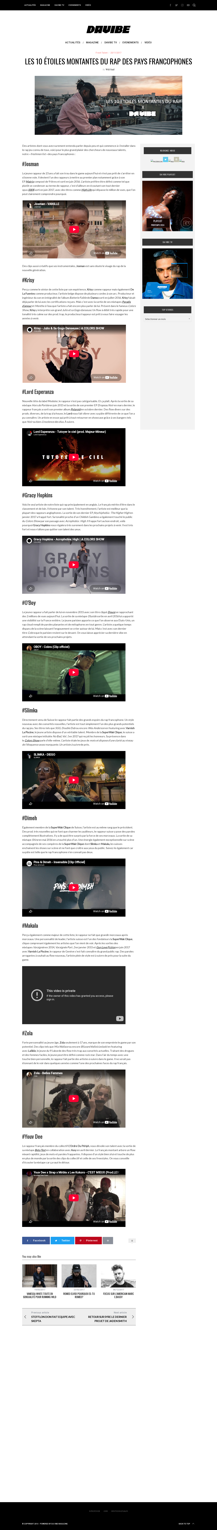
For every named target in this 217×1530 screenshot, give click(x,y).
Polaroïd (76, 409)
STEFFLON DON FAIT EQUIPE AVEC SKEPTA (53, 1317)
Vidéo (88, 5)
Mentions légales (119, 1511)
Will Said (110, 69)
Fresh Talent (101, 53)
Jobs (105, 1511)
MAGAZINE (45, 5)
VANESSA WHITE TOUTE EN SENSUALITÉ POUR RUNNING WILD (39, 1295)
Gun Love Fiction (106, 947)
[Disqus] (79, 1375)
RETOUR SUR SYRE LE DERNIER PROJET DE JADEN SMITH (107, 1317)
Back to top (184, 1524)
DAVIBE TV (59, 5)
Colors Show (32, 740)
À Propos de (94, 1511)
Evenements (75, 5)
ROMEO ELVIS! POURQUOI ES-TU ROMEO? (79, 1295)
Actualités (30, 5)
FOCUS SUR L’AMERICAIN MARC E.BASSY (118, 1295)
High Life (86, 189)
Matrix (30, 181)
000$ (31, 189)
